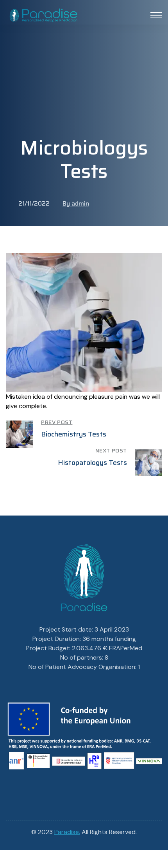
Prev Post (56, 422)
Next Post (111, 450)
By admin (76, 203)
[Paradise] (43, 14)
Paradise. (67, 832)
